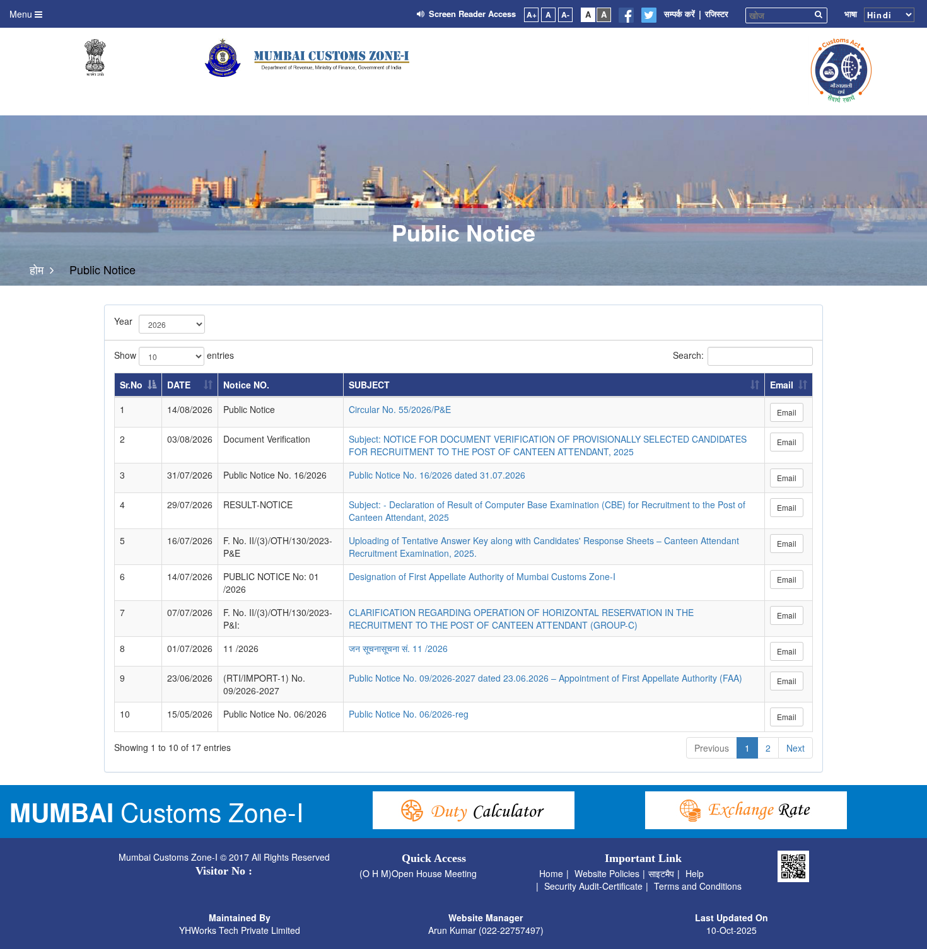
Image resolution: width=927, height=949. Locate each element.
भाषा (850, 14)
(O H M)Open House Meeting (418, 873)
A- (565, 14)
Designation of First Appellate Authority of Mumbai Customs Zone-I (482, 576)
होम (37, 269)
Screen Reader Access (472, 14)
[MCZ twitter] (648, 15)
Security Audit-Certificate (593, 886)
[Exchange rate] (746, 810)
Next (795, 748)
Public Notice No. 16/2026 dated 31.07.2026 (437, 475)
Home (551, 873)
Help (694, 873)
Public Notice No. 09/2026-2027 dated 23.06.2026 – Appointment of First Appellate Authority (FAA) (545, 678)
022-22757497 (511, 930)
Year (121, 321)
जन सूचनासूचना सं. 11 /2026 (398, 648)
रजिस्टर (716, 14)
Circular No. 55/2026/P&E (400, 409)
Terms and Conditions (698, 886)
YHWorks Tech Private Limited (239, 930)
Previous (711, 748)
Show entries (174, 354)
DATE (178, 384)
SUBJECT (369, 384)
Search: (688, 354)
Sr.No (131, 384)
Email (781, 384)
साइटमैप (661, 873)
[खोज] (821, 14)
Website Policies (606, 873)
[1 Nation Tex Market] (838, 70)
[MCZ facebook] (626, 15)
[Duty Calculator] (473, 810)
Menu (22, 14)
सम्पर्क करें (679, 14)
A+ (532, 14)
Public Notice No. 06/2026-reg (409, 713)
